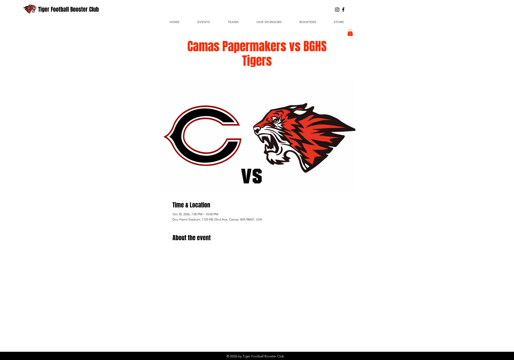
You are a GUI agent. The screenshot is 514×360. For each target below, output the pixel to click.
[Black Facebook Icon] (343, 9)
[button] (350, 32)
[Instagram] (337, 9)
